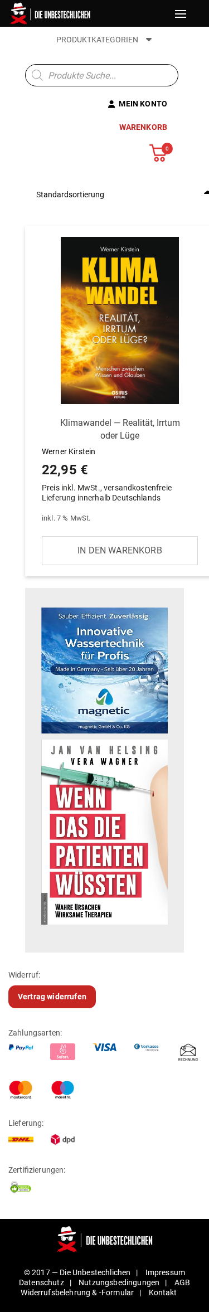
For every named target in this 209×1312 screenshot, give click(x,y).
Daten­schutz (41, 1282)
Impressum (165, 1272)
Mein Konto (143, 103)
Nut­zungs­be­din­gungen (119, 1282)
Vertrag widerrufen (52, 996)
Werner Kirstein (111, 459)
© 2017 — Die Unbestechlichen (77, 1272)
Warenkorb (143, 127)
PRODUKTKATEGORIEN (98, 39)
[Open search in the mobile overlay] (101, 75)
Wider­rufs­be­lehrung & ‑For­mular (77, 1292)
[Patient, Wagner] (104, 831)
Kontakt (163, 1292)
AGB (182, 1282)
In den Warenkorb (119, 550)
